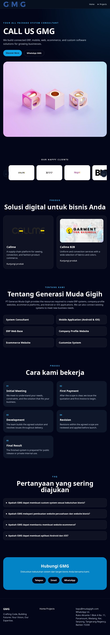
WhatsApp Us (82, 611)
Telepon (39, 580)
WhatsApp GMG (34, 53)
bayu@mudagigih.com (87, 608)
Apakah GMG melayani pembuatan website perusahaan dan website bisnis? (49, 513)
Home (91, 4)
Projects (103, 4)
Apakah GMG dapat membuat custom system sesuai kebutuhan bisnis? (46, 502)
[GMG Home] (14, 4)
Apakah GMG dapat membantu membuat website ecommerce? (42, 524)
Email (54, 580)
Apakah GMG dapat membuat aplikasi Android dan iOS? (38, 535)
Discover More (12, 53)
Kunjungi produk (15, 263)
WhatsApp (69, 580)
